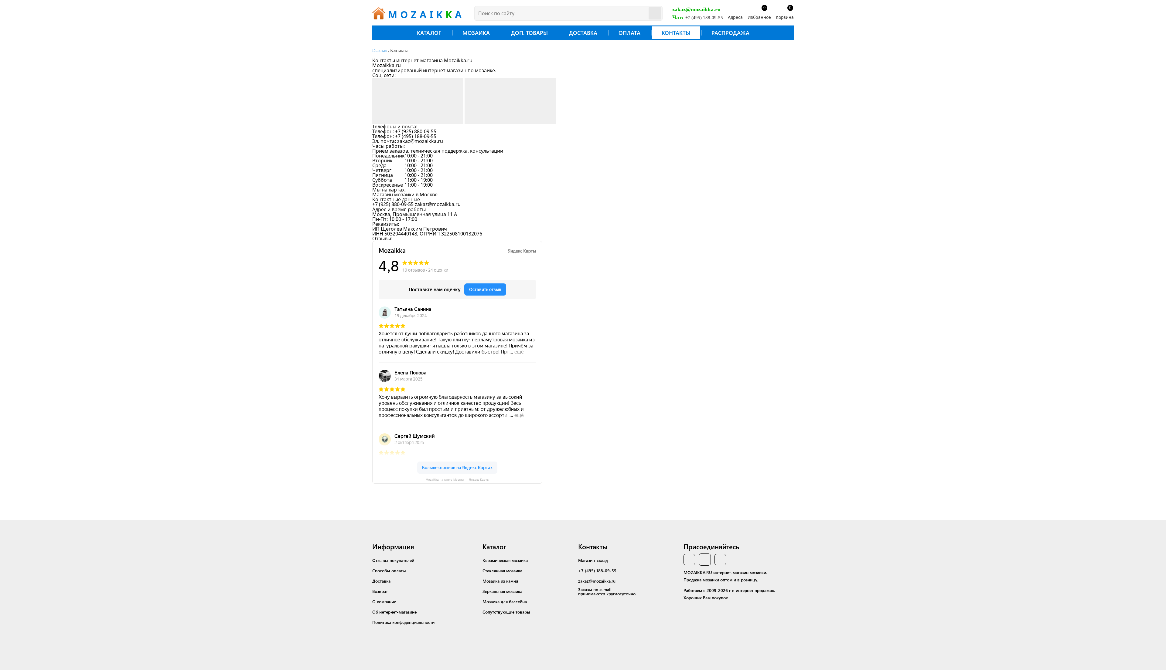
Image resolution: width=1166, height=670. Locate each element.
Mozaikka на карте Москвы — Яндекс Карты (457, 479)
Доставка (583, 32)
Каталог (429, 32)
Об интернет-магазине (394, 612)
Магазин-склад (593, 560)
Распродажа (730, 32)
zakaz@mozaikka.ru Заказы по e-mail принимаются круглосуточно (607, 587)
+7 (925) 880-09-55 (415, 131)
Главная (379, 50)
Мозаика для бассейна (504, 601)
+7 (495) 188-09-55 (704, 17)
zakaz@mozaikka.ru (696, 9)
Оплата (629, 32)
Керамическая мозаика (505, 560)
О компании (384, 601)
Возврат (380, 591)
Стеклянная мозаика (502, 571)
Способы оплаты (389, 571)
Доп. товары (529, 32)
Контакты (676, 32)
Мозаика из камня (500, 581)
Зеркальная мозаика (502, 591)
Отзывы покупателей (393, 560)
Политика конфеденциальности (403, 622)
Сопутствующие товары (506, 612)
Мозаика (476, 32)
